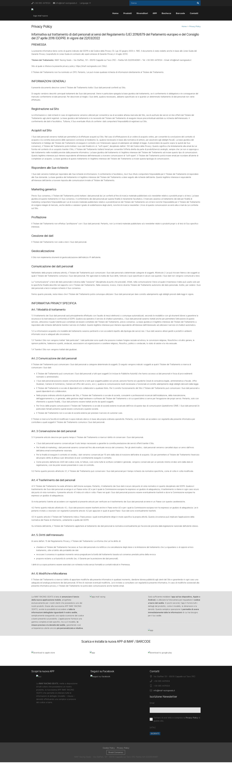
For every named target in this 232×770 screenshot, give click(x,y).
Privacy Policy (195, 26)
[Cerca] (198, 3)
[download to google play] (174, 652)
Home (184, 26)
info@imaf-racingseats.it (164, 690)
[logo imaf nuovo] (39, 13)
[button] (85, 3)
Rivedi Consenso (115, 752)
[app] (116, 652)
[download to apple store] (57, 652)
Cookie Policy (109, 748)
